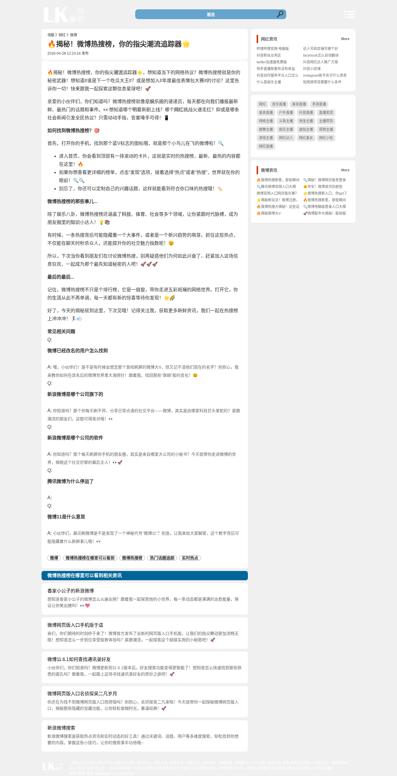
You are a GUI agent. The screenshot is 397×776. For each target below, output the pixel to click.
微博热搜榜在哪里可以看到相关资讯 (84, 575)
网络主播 (266, 121)
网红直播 (266, 146)
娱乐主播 (286, 129)
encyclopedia (123, 773)
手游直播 (319, 104)
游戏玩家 (226, 763)
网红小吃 (326, 138)
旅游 (73, 773)
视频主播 (326, 129)
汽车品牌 (258, 763)
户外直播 (286, 113)
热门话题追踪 (162, 558)
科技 (126, 214)
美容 (90, 773)
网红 (62, 35)
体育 (140, 214)
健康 (81, 773)
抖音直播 (306, 113)
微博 (73, 35)
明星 (137, 109)
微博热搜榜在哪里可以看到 (90, 558)
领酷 (50, 35)
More (345, 39)
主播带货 (326, 121)
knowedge (103, 773)
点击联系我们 (323, 768)
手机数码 (209, 763)
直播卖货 (326, 113)
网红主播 (160, 763)
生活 (56, 297)
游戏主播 (266, 138)
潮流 (118, 72)
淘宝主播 (306, 121)
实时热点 (190, 558)
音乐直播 (279, 104)
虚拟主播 (306, 129)
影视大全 (177, 763)
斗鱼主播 (286, 121)
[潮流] (64, 24)
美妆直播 (299, 104)
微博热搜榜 (132, 558)
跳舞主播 (266, 129)
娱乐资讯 (144, 763)
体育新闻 (242, 763)
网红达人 (286, 138)
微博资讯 (269, 170)
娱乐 (154, 101)
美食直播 (266, 113)
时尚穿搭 (128, 763)
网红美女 (306, 138)
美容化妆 (274, 763)
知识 (75, 222)
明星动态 (193, 763)
